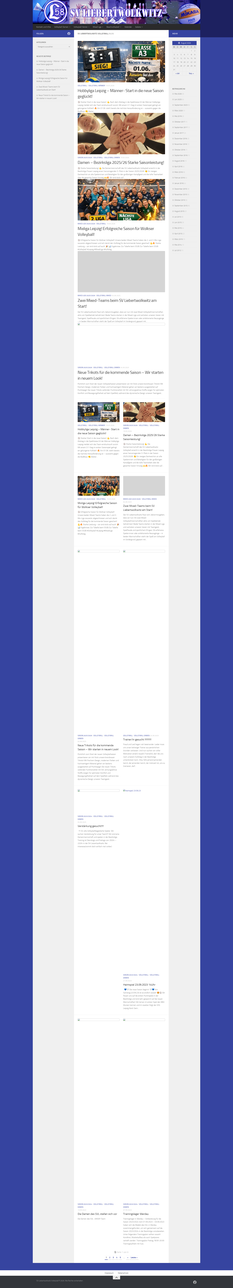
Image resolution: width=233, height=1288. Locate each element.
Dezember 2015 (181, 189)
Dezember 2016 (181, 138)
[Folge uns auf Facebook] (68, 33)
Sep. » (191, 73)
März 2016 (179, 172)
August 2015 (179, 211)
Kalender (128, 27)
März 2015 (179, 239)
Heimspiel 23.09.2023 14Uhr (139, 984)
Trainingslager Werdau (136, 1214)
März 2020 (179, 111)
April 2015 (178, 234)
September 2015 (181, 206)
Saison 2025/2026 (85, 158)
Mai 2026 (178, 94)
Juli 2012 (178, 250)
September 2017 (181, 127)
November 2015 (181, 194)
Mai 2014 (178, 245)
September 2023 (181, 105)
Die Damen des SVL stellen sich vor (97, 1214)
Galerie (138, 27)
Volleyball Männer (97, 86)
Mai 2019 (178, 116)
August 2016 (179, 161)
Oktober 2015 (180, 200)
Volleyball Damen (61, 27)
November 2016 (181, 144)
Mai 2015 (178, 228)
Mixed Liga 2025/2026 (86, 224)
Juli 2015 (178, 217)
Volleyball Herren (81, 27)
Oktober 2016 (180, 150)
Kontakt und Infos (43, 27)
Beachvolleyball (113, 27)
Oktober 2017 (180, 122)
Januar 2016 (179, 183)
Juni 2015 (178, 222)
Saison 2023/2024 (85, 816)
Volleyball (82, 86)
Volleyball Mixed (103, 296)
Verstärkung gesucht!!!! (91, 826)
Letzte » (134, 1257)
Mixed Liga (97, 27)
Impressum (109, 1273)
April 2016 (178, 166)
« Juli (177, 73)
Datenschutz (123, 1273)
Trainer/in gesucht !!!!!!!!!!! (137, 739)
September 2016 (181, 155)
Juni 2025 (178, 99)
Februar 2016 (180, 178)
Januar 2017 (179, 133)
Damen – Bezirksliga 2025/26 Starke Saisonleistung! (121, 162)
